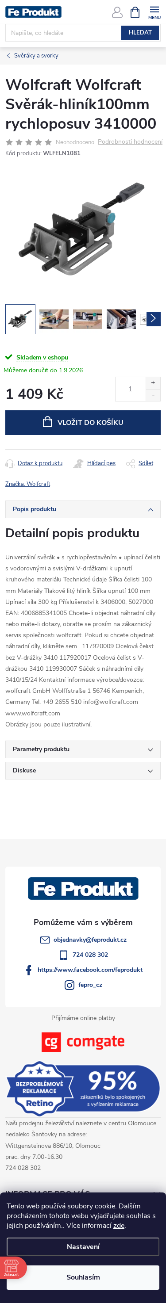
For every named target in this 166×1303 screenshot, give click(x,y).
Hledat (140, 33)
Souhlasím (83, 1277)
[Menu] (154, 11)
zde (118, 1225)
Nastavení (83, 1247)
